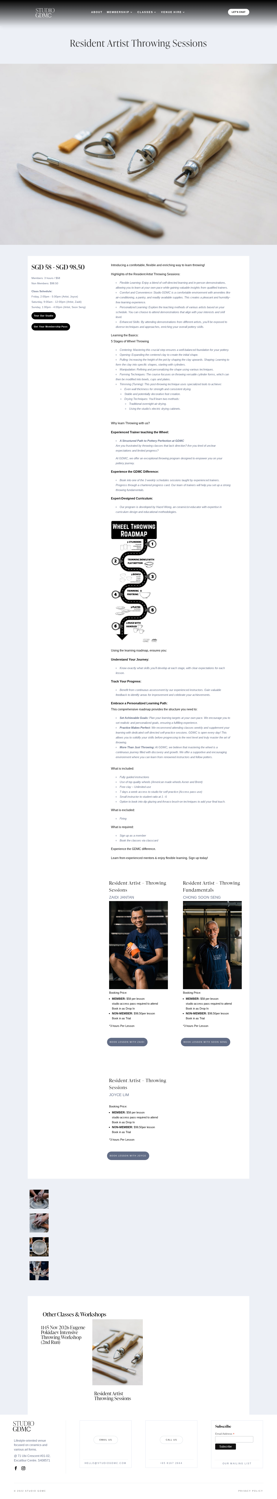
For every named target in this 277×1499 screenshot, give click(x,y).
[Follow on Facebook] (16, 1468)
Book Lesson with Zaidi (127, 1042)
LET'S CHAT (239, 12)
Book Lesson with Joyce (128, 1156)
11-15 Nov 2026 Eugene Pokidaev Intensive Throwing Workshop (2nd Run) (63, 1334)
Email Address (224, 1434)
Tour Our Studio (43, 315)
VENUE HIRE (171, 12)
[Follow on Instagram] (23, 1468)
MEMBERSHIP (118, 12)
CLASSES (145, 12)
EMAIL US (105, 1440)
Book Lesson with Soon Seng (206, 1042)
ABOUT (97, 12)
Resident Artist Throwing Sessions (112, 1396)
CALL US (171, 1440)
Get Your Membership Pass (51, 326)
